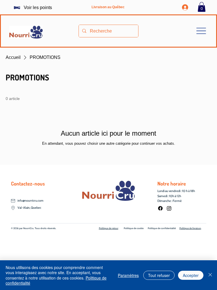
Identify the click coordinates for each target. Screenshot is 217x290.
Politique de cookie (134, 228)
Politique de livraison (190, 228)
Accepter (191, 275)
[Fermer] (210, 275)
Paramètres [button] (128, 275)
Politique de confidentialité (162, 228)
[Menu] (201, 31)
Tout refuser (159, 275)
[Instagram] (169, 208)
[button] (202, 7)
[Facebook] (160, 208)
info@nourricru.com (31, 200)
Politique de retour (108, 228)
